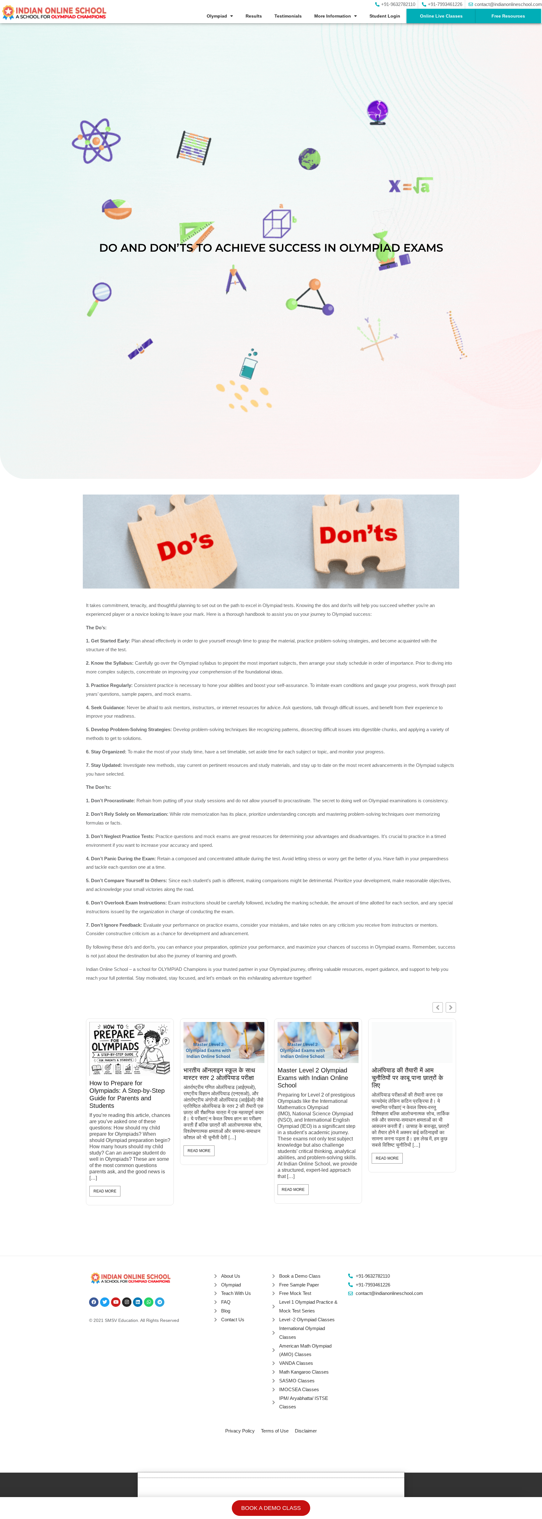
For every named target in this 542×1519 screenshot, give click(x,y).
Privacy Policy (240, 1430)
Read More (104, 1189)
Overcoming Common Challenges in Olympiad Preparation (310, 1078)
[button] (451, 1007)
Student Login (384, 15)
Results (254, 15)
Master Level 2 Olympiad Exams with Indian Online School (124, 1078)
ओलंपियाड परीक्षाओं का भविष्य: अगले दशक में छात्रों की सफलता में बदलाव (411, 1078)
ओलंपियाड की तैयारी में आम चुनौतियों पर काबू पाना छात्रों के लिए (219, 1078)
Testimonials (288, 15)
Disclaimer (306, 1430)
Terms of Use (275, 1430)
